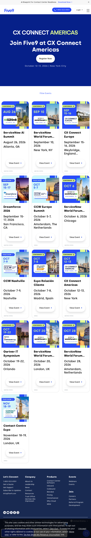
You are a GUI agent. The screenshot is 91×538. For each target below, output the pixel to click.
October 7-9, (12, 292)
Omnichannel (52, 498)
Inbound (50, 486)
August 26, (14, 142)
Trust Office (30, 497)
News (27, 487)
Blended (50, 492)
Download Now (64, 2)
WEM (49, 504)
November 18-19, (14, 437)
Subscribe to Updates (12, 490)
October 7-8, (43, 292)
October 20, (42, 363)
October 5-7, (42, 218)
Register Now (45, 58)
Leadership (29, 484)
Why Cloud (51, 501)
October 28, (72, 363)
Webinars (73, 481)
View (14, 163)
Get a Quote (8, 484)
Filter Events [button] (45, 93)
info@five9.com (9, 494)
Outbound (51, 489)
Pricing (49, 495)
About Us (28, 481)
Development (74, 505)
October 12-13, (74, 292)
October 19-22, (13, 363)
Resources (29, 494)
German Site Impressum (30, 500)
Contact (28, 490)
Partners (72, 499)
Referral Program (76, 502)
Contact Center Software (53, 482)
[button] (88, 2)
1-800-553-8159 (62, 10)
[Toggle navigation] (89, 10)
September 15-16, (74, 144)
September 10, (44, 144)
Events (71, 484)
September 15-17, (13, 218)
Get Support (8, 487)
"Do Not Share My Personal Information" (41, 535)
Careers (72, 496)
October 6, (75, 216)
